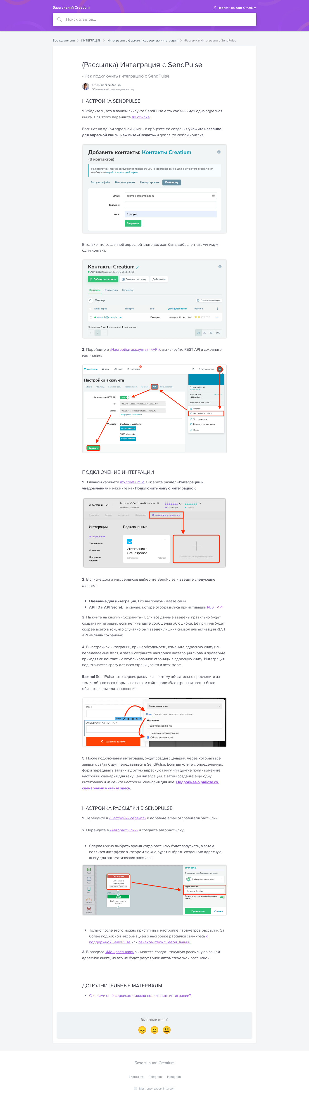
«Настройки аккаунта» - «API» (135, 349)
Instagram (174, 1076)
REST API (215, 607)
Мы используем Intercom (157, 1088)
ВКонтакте (136, 1076)
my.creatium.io (132, 482)
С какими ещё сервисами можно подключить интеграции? (140, 995)
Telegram (155, 1076)
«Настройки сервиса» (127, 818)
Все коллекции (64, 40)
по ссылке (141, 117)
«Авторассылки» (124, 830)
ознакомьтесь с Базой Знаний (164, 942)
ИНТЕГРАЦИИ (91, 40)
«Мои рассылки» (119, 951)
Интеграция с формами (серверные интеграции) (142, 40)
